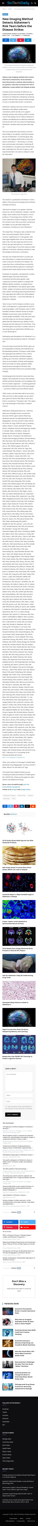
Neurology (6, 798)
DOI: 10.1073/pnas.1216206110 (13, 757)
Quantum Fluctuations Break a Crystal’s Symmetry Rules (25, 1311)
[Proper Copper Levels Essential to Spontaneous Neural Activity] (19, 909)
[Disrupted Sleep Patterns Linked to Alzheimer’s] (19, 990)
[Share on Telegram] (28, 40)
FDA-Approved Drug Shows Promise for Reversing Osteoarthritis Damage (24, 1386)
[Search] (35, 3)
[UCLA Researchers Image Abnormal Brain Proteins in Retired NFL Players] (19, 936)
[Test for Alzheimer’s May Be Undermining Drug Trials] (19, 963)
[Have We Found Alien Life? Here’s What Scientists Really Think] (7, 1354)
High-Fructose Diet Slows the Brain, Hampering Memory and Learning (15, 1030)
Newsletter (6, 1422)
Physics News (6, 1451)
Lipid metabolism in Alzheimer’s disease (14, 1195)
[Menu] (3, 3)
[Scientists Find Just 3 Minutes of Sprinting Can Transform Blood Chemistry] (7, 1343)
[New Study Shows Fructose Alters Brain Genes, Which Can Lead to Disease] (19, 855)
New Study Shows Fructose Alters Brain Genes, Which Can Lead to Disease (16, 868)
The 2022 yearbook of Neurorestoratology (14, 1169)
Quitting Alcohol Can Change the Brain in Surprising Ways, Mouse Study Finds (23, 1376)
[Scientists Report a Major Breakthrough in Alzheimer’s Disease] (19, 882)
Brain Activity (21, 795)
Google (14, 789)
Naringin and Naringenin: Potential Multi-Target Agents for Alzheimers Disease (19, 1259)
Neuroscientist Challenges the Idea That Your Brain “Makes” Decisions (24, 1364)
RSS (3, 1425)
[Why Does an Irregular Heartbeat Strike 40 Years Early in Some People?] (7, 1322)
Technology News (8, 1461)
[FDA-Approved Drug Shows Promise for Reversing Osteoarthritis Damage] (7, 1387)
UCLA (13, 798)
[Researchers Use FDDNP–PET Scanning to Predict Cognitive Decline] (19, 1044)
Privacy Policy (21, 1521)
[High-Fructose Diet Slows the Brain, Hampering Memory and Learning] (19, 1017)
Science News (6, 1455)
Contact (28, 1518)
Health (5, 14)
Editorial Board (10, 1521)
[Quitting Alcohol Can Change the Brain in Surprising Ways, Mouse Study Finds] (7, 1375)
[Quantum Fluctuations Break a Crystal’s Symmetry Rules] (7, 1311)
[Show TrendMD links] (34, 1212)
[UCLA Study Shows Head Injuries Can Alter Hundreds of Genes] (19, 828)
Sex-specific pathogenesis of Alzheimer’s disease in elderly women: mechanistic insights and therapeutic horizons (17, 1161)
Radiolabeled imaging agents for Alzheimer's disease (17, 1155)
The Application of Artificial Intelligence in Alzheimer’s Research (18, 1127)
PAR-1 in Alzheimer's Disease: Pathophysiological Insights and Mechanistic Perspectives (17, 1236)
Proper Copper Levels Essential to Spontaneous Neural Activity (14, 922)
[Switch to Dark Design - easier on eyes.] (32, 3)
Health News (6, 1448)
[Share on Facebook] (5, 40)
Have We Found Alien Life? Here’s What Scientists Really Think (24, 1353)
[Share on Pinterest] (20, 40)
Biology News (6, 1439)
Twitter (4, 1412)
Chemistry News (7, 1442)
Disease (30, 795)
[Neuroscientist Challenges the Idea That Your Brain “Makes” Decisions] (7, 1364)
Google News (25, 789)
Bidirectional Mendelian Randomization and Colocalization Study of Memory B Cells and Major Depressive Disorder (19, 1243)
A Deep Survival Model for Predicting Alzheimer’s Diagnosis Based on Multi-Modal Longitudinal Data (17, 1147)
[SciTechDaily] (18, 3)
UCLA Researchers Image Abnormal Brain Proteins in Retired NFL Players (17, 949)
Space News (6, 1458)
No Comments (16, 35)
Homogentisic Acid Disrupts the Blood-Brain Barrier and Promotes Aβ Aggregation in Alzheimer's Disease (18, 1252)
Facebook (5, 1409)
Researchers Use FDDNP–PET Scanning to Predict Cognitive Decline (17, 1057)
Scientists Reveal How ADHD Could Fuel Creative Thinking (25, 1332)
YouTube (5, 1415)
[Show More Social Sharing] (34, 40)
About (21, 1518)
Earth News (6, 1445)
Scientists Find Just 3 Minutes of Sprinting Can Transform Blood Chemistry (25, 1343)
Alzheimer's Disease (9, 795)
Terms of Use (31, 1521)
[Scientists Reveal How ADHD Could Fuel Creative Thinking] (7, 1332)
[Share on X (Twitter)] (13, 40)
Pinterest (5, 1418)
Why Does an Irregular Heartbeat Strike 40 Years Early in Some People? (24, 1321)
